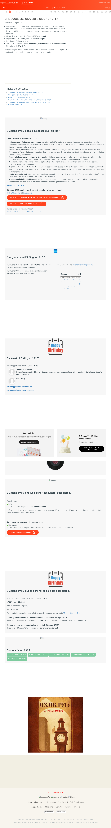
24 (86, 12)
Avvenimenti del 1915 (15, 185)
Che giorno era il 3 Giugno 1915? (20, 95)
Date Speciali (63, 802)
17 (59, 12)
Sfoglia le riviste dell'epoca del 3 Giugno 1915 (24, 211)
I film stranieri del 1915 (59, 655)
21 (75, 12)
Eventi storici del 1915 (17, 655)
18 (63, 12)
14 (47, 12)
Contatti (59, 807)
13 (43, 12)
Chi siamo (49, 807)
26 (94, 12)
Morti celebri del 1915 (17, 659)
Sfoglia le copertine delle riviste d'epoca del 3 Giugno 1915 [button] (34, 197)
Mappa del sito (36, 807)
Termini (68, 807)
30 (110, 12)
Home (30, 802)
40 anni (79, 613)
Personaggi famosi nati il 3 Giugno (20, 390)
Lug (63, 8)
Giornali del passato (48, 802)
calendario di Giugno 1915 (83, 265)
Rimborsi (76, 807)
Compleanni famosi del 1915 (83, 655)
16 (55, 12)
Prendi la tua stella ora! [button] (20, 532)
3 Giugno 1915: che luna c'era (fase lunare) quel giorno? (29, 100)
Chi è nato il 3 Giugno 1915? (19, 97)
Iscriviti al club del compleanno (92, 448)
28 (102, 12)
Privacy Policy (49, 811)
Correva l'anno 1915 (16, 105)
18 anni (66, 613)
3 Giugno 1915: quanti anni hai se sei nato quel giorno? (29, 102)
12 (39, 12)
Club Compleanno (77, 802)
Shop (36, 802)
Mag (47, 8)
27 (98, 12)
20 (71, 12)
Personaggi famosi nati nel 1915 (19, 387)
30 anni (72, 613)
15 (51, 12)
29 (106, 12)
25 (90, 12)
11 (36, 12)
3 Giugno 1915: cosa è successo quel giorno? (25, 92)
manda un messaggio (29, 442)
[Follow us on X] (49, 797)
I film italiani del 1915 (38, 655)
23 (82, 12)
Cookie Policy (61, 811)
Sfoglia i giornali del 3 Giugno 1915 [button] (24, 203)
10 (32, 12)
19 (67, 12)
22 (78, 12)
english (107, 3)
